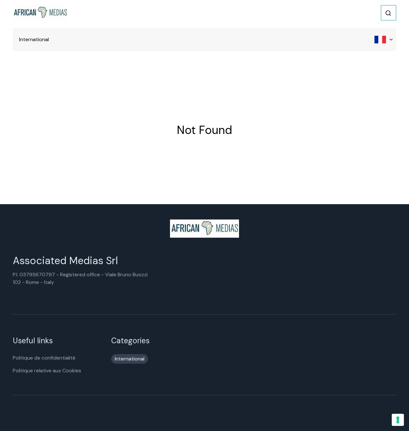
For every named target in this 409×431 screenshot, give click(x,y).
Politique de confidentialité (44, 357)
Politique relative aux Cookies (47, 370)
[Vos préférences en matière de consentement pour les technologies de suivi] (398, 420)
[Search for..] (388, 13)
